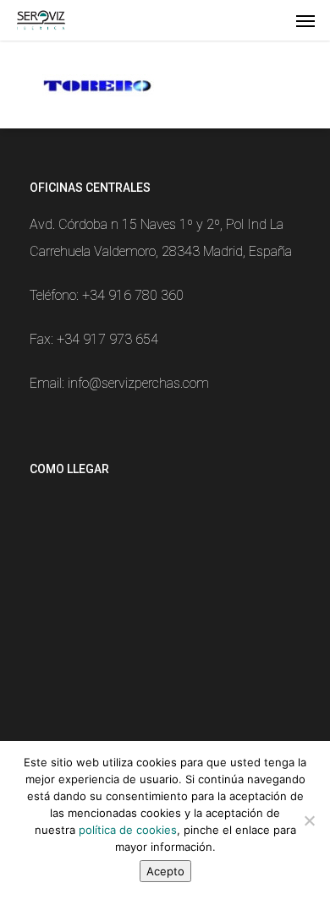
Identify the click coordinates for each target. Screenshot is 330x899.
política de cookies (128, 829)
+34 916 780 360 (133, 295)
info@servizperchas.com (138, 383)
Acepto (165, 871)
